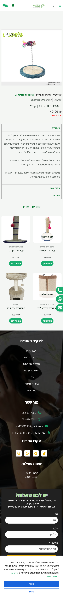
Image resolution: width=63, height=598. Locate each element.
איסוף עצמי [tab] (55, 188)
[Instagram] (19, 453)
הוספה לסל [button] (16, 263)
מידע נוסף (47, 263)
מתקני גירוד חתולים (43, 94)
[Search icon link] (52, 5)
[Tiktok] (44, 453)
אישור (31, 584)
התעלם (31, 591)
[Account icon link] (13, 5)
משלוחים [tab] (56, 127)
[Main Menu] (60, 6)
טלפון (55, 528)
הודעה (54, 543)
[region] (31, 577)
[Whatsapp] (27, 453)
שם (56, 514)
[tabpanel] (31, 158)
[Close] (60, 558)
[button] (6, 34)
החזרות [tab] (56, 195)
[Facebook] (36, 453)
